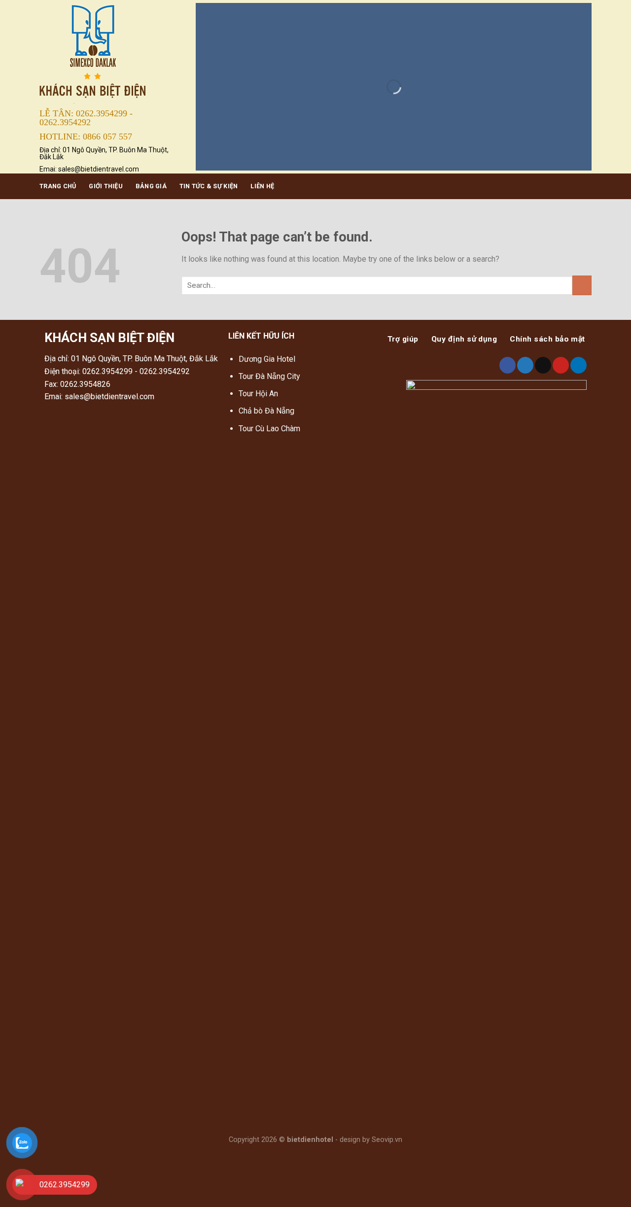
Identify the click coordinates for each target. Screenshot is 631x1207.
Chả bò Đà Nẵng (266, 410)
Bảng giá (151, 186)
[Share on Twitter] (525, 365)
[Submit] (582, 285)
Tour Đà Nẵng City (269, 376)
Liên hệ (262, 186)
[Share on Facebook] (507, 365)
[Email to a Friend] (543, 365)
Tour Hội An (258, 393)
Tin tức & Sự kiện (208, 186)
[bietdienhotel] (110, 52)
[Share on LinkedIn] (578, 365)
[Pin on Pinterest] (561, 365)
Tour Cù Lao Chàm (269, 428)
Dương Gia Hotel (268, 359)
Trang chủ (57, 186)
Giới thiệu (106, 186)
